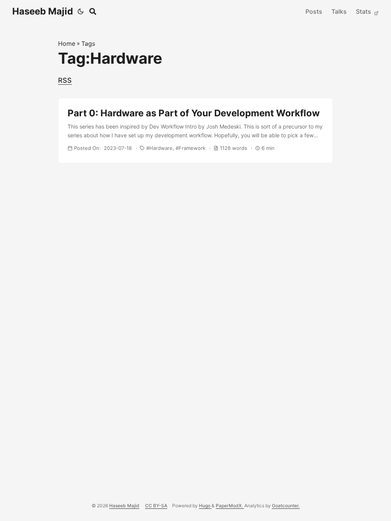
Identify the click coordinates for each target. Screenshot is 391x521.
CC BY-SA (156, 505)
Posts (313, 11)
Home (66, 43)
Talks (339, 11)
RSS (65, 80)
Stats (364, 11)
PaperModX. (230, 505)
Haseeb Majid (42, 11)
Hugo (205, 505)
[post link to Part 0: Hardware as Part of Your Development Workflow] (195, 130)
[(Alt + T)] (80, 11)
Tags (88, 43)
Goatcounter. (286, 505)
